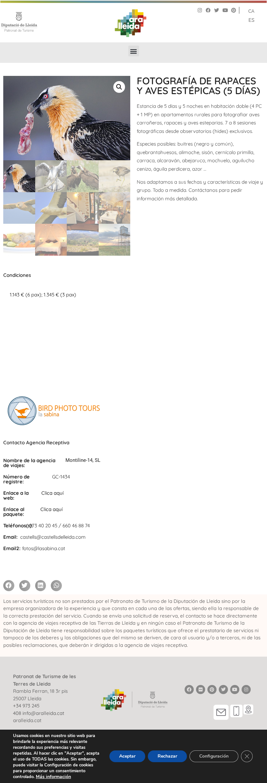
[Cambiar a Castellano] (251, 19)
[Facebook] (208, 10)
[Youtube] (225, 10)
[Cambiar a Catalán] (251, 10)
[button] (133, 51)
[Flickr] (200, 689)
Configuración (214, 756)
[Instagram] (199, 10)
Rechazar (167, 756)
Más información (53, 777)
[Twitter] (216, 10)
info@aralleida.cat (43, 713)
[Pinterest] (233, 10)
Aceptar (127, 756)
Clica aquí (52, 493)
